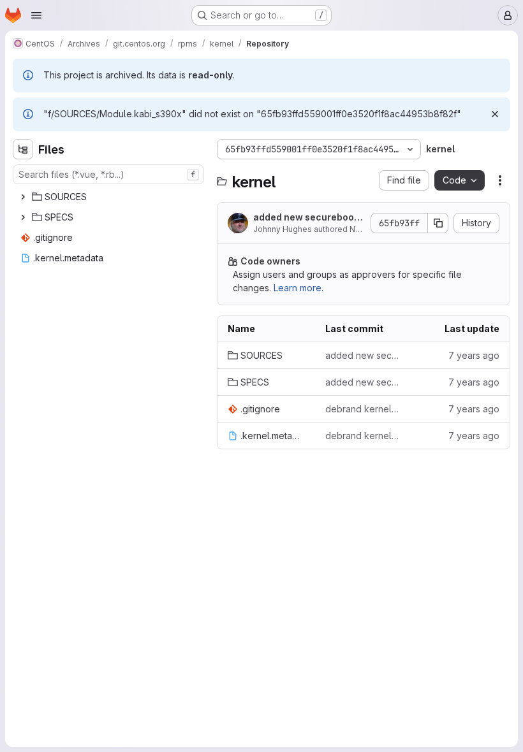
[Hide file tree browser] (23, 149)
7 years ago (473, 355)
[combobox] (108, 174)
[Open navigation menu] (36, 15)
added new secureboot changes (305, 218)
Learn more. (298, 287)
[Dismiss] (495, 114)
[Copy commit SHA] (438, 223)
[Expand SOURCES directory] (23, 197)
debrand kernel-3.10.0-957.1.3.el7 (363, 408)
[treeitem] (109, 197)
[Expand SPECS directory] (23, 217)
